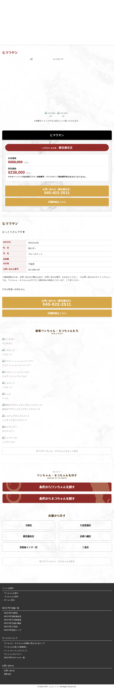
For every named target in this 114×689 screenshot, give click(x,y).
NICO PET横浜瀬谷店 (12, 616)
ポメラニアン (8, 431)
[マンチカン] (8, 339)
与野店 (28, 525)
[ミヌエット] (8, 350)
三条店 (85, 547)
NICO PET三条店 (11, 627)
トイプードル (8, 442)
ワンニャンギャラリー (13, 654)
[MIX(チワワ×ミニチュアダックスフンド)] (22, 405)
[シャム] (6, 394)
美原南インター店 (28, 547)
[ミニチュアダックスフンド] (16, 416)
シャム (5, 398)
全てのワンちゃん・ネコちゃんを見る (57, 561)
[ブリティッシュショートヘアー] (18, 361)
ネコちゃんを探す (11, 597)
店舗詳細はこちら (57, 202)
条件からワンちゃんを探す (57, 486)
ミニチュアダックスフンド (14, 420)
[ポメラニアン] (9, 427)
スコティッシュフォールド (14, 376)
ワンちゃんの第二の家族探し (15, 647)
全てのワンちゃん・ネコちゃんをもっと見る (57, 451)
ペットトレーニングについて (15, 651)
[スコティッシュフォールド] (16, 372)
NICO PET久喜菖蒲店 (12, 620)
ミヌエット (7, 354)
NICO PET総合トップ (12, 630)
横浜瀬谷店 (28, 536)
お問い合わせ (9, 671)
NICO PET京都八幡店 (12, 623)
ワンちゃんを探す (11, 593)
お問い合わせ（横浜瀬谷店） (57, 191)
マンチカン (7, 343)
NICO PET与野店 (11, 613)
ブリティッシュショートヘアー (16, 365)
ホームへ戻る (9, 600)
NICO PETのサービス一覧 (14, 658)
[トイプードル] (9, 438)
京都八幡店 (85, 536)
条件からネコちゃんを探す (57, 498)
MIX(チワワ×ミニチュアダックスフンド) (21, 409)
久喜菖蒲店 (85, 525)
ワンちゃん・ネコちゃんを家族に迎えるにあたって (24, 643)
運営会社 (7, 674)
